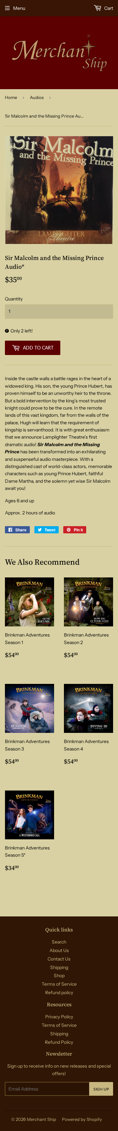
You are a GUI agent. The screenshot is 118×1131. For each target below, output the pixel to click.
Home (11, 97)
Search (59, 942)
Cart (108, 8)
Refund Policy (59, 1042)
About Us (59, 950)
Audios (37, 97)
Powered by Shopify (82, 1119)
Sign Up (101, 1089)
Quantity (14, 299)
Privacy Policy (59, 1017)
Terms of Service (59, 984)
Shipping (59, 967)
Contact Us (59, 959)
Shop (59, 975)
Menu (19, 8)
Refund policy (59, 992)
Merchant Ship (41, 1119)
